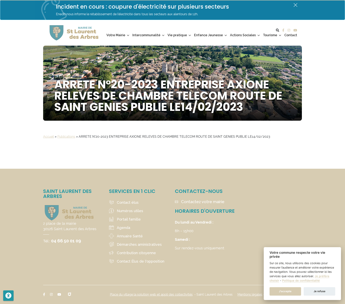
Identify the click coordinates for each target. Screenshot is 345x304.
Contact (290, 35)
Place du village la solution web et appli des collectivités (151, 294)
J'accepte (285, 291)
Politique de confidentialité (301, 280)
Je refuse (319, 291)
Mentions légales (249, 294)
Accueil (48, 136)
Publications (66, 136)
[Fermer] (295, 5)
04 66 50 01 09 (66, 240)
